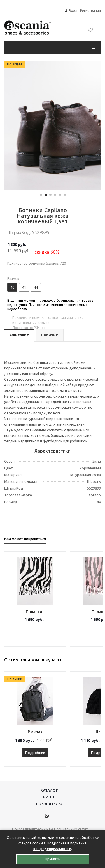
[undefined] (52, 126)
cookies (38, 843)
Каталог (49, 790)
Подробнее (35, 753)
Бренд (49, 797)
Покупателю (49, 804)
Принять (52, 859)
